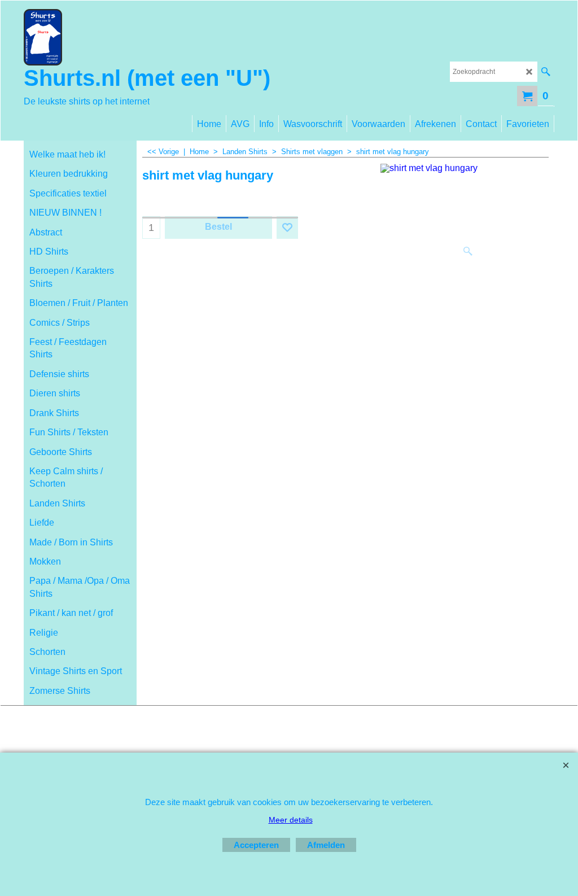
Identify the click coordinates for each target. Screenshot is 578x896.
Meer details (291, 819)
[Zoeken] (545, 72)
